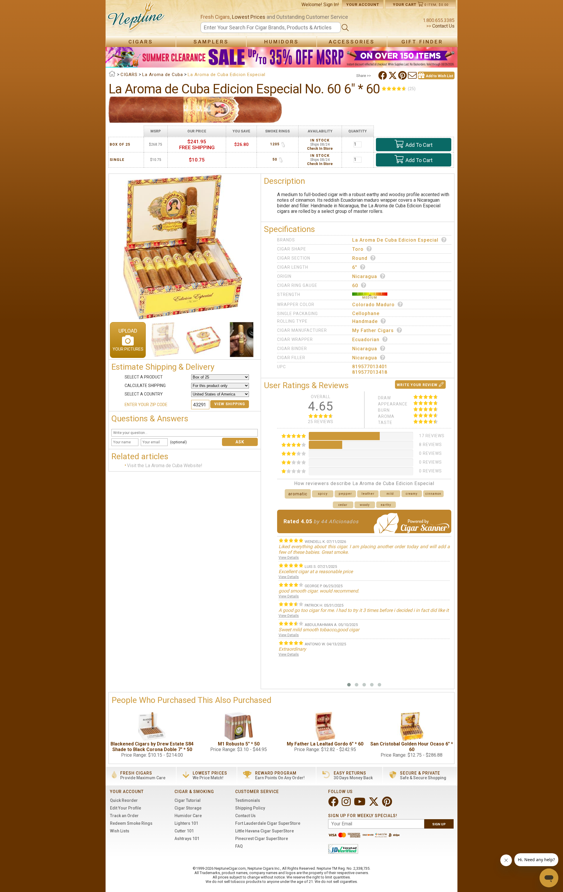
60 (355, 285)
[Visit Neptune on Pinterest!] (387, 804)
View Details (289, 558)
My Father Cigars (373, 330)
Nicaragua (364, 276)
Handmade (365, 321)
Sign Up (439, 824)
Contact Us (443, 26)
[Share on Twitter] (393, 75)
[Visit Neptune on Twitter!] (374, 804)
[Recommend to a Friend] (413, 75)
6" (354, 267)
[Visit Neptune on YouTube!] (360, 804)
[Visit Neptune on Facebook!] (334, 804)
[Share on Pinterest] (403, 75)
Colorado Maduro (373, 304)
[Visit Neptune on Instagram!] (347, 804)
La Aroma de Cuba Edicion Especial (395, 240)
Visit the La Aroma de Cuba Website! (164, 465)
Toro (358, 249)
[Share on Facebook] (383, 75)
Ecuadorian (365, 339)
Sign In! (331, 4)
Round (359, 258)
